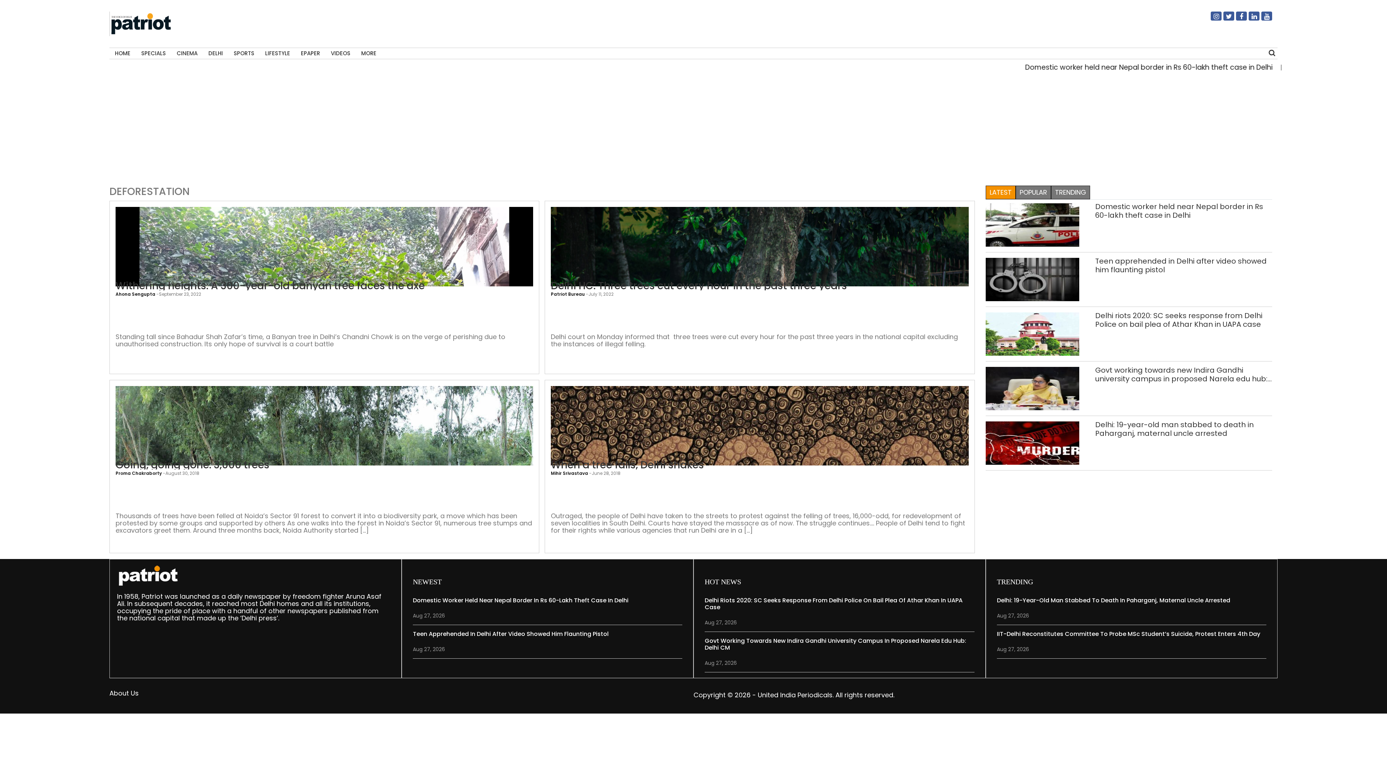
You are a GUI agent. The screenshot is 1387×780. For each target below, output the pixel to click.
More (368, 53)
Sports (244, 53)
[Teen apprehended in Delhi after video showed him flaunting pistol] (1032, 278)
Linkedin (1249, 19)
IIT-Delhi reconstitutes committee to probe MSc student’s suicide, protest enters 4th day (1128, 634)
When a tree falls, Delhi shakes (627, 465)
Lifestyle (277, 53)
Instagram (1211, 19)
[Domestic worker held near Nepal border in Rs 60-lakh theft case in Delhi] (1032, 224)
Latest (1001, 192)
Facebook (1237, 19)
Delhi (215, 53)
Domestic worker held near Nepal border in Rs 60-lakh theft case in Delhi (1108, 67)
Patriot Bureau (568, 294)
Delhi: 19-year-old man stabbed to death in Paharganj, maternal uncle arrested (1174, 429)
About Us (124, 693)
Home (122, 53)
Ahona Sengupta (135, 294)
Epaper (310, 53)
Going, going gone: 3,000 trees (192, 465)
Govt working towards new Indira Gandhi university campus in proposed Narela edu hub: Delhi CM (1181, 374)
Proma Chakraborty (139, 473)
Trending (1070, 192)
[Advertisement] (691, 126)
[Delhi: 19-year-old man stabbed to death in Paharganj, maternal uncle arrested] (1032, 442)
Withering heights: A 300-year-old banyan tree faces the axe (270, 286)
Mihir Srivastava (569, 473)
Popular (1033, 192)
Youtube (1262, 19)
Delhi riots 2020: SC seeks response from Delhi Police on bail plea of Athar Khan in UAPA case (1178, 320)
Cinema (187, 53)
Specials (153, 53)
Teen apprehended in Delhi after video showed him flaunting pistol (1181, 265)
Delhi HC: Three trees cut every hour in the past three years (699, 286)
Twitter (1224, 19)
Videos (340, 53)
